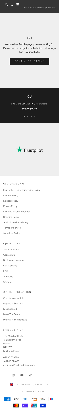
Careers (7, 281)
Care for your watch (13, 298)
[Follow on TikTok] (30, 375)
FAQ (5, 271)
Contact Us (9, 254)
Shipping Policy (29, 108)
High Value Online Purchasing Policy (21, 190)
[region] (29, 102)
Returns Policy (10, 195)
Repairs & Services (13, 303)
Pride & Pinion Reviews (15, 319)
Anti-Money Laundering (15, 222)
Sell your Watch (11, 249)
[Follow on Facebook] (5, 375)
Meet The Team (11, 314)
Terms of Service (12, 227)
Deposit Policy (10, 200)
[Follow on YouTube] (22, 375)
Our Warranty (10, 265)
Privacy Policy (10, 206)
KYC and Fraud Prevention (16, 211)
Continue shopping (29, 61)
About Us (8, 276)
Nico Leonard (10, 308)
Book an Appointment (14, 260)
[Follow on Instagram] (13, 375)
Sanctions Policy (11, 233)
